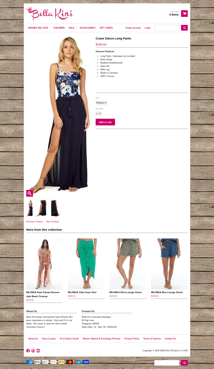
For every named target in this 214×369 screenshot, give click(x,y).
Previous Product (34, 221)
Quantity (99, 109)
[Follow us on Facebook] (28, 351)
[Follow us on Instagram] (33, 351)
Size (98, 98)
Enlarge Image (29, 193)
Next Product (52, 221)
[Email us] (38, 351)
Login (148, 28)
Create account (133, 28)
